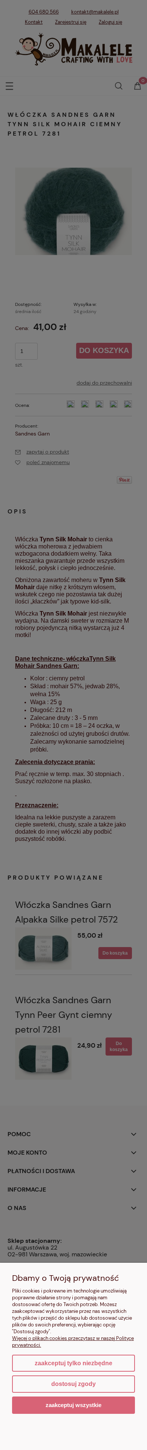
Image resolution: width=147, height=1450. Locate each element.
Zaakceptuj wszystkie (73, 1405)
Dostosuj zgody (73, 1384)
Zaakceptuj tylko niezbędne (73, 1363)
